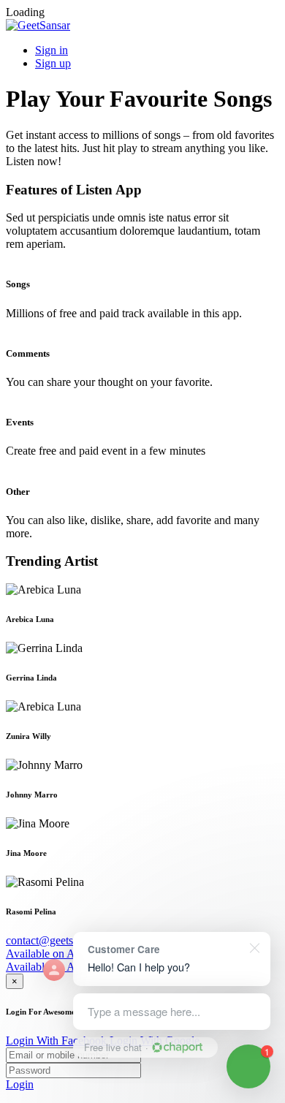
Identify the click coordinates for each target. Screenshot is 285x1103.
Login (20, 1084)
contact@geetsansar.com (62, 940)
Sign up (53, 63)
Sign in (51, 50)
